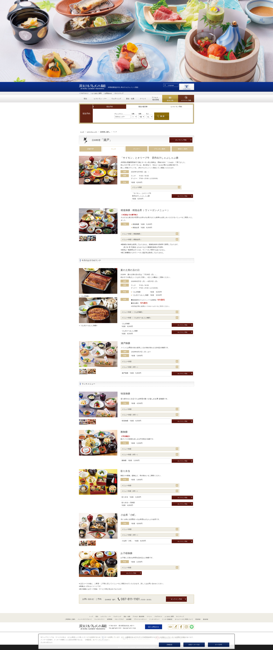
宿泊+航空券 (142, 107)
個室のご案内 (182, 149)
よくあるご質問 (97, 93)
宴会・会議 (130, 98)
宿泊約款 (197, 619)
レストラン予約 (186, 98)
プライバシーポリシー (140, 619)
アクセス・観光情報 (156, 99)
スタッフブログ (119, 619)
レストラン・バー (100, 98)
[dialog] (136, 641)
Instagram (186, 626)
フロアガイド (84, 93)
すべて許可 (218, 644)
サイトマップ (119, 93)
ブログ (175, 626)
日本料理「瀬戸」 (105, 132)
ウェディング (116, 98)
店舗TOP (90, 149)
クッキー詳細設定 (167, 619)
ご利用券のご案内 (70, 619)
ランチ (113, 149)
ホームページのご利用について (184, 619)
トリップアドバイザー (170, 626)
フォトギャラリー (99, 619)
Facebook (181, 626)
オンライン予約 (181, 140)
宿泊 (85, 98)
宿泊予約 (170, 98)
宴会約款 (205, 619)
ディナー (136, 149)
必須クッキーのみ (194, 644)
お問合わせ (108, 93)
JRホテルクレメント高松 (92, 87)
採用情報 (109, 619)
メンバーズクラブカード (85, 619)
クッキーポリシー (154, 619)
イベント (143, 98)
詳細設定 (169, 644)
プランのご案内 (159, 149)
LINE (191, 626)
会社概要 (128, 619)
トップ (82, 132)
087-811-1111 (116, 628)
